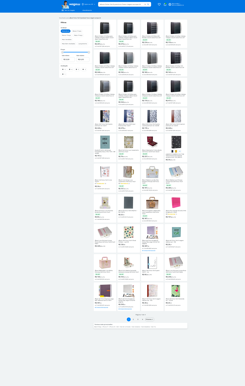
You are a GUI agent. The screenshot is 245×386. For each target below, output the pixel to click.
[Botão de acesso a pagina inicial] (70, 4)
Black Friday (97, 327)
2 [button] (133, 319)
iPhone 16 (112, 327)
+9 (179, 151)
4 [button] (142, 319)
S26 (117, 327)
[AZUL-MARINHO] (172, 151)
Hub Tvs (153, 327)
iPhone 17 (105, 327)
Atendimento (87, 10)
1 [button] (128, 319)
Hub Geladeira (145, 327)
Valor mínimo (65, 55)
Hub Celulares (136, 327)
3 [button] (137, 319)
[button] (145, 4)
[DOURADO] (176, 151)
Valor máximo (80, 55)
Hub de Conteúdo (125, 327)
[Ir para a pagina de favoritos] (159, 4)
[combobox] (124, 4)
